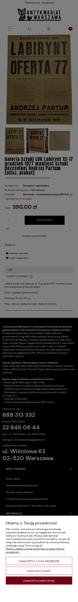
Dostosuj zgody (39, 571)
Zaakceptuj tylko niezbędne (39, 561)
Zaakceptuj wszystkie (39, 580)
